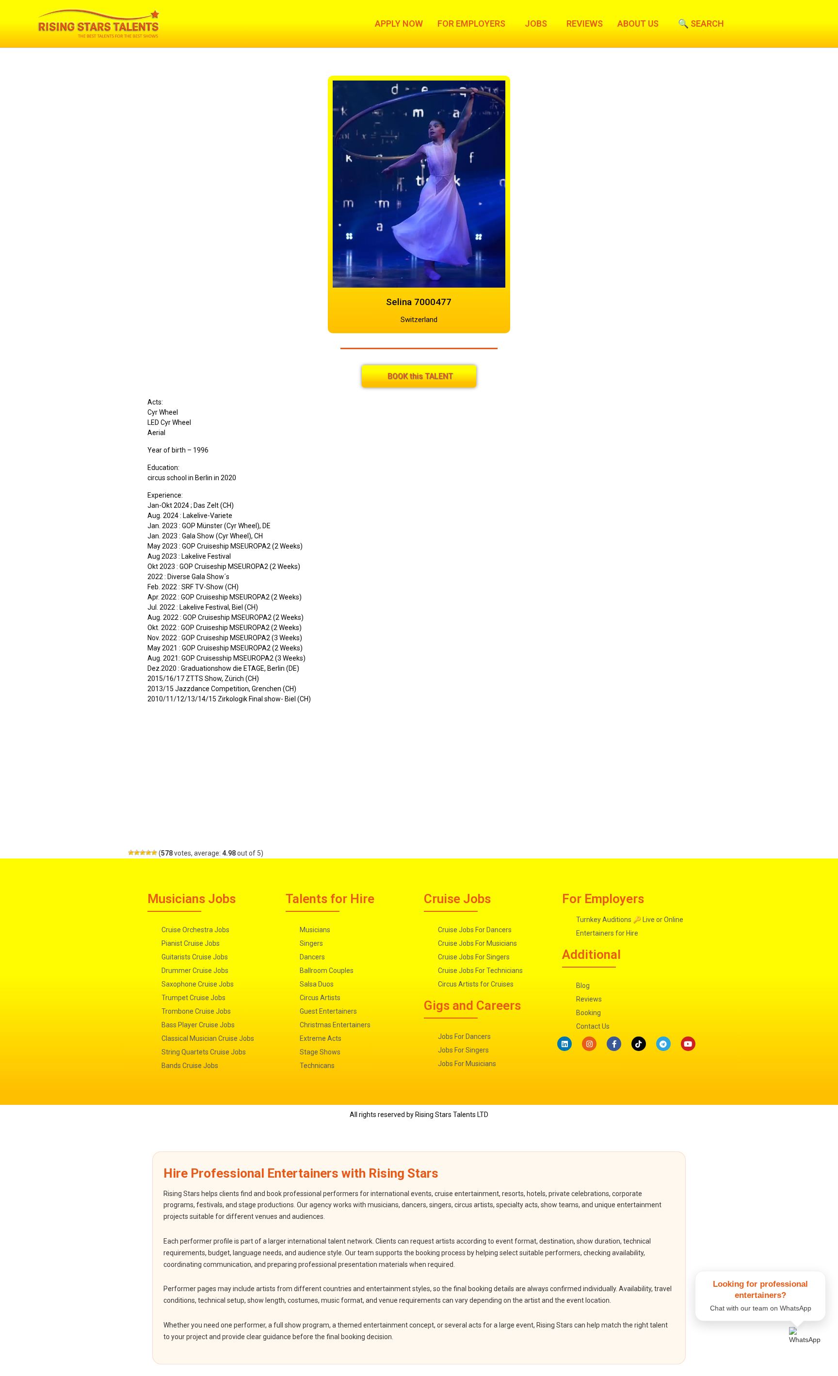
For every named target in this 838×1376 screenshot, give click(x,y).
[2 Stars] (137, 853)
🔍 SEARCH (701, 23)
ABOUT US (638, 23)
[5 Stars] (154, 853)
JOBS (536, 23)
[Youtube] (688, 1043)
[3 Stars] (142, 853)
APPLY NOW (399, 23)
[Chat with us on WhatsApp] (807, 1345)
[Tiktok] (638, 1043)
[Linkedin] (564, 1043)
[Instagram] (589, 1043)
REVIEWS (584, 23)
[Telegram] (663, 1043)
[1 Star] (131, 853)
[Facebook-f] (614, 1043)
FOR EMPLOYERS (471, 23)
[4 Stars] (148, 853)
